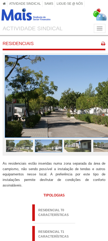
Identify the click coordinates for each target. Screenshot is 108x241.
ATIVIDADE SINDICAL (25, 3)
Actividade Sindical (33, 28)
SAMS (48, 3)
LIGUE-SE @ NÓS (70, 3)
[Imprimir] (103, 44)
